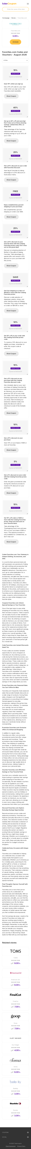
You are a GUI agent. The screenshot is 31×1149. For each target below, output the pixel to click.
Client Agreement (11, 1146)
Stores (13, 18)
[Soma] (15, 1066)
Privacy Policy (21, 1146)
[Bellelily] (15, 1088)
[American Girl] (15, 979)
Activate (15, 42)
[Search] (5, 9)
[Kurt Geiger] (15, 1044)
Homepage (5, 18)
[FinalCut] (15, 1000)
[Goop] (15, 1022)
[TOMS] (15, 957)
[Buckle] (15, 1109)
